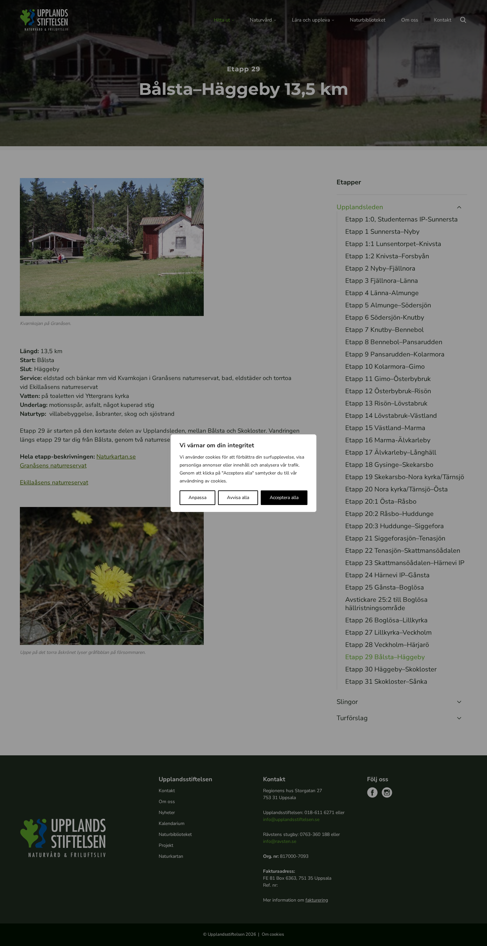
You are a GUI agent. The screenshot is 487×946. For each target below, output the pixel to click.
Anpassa (197, 497)
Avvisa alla (238, 497)
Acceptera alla (284, 497)
